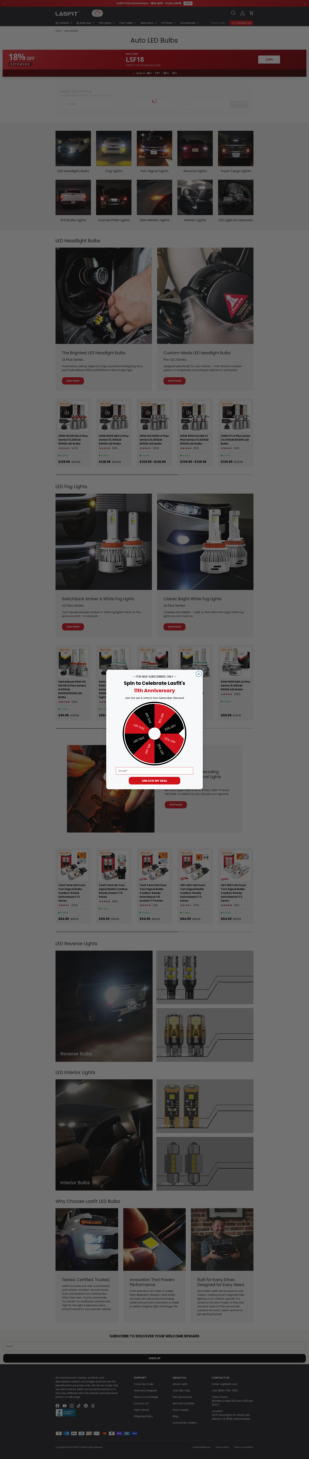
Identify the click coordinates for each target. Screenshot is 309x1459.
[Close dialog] (198, 674)
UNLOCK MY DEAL (154, 781)
